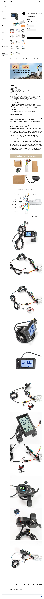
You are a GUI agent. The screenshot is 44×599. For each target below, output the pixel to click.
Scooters (3, 37)
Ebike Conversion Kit (5, 44)
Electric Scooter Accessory (4, 49)
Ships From (28, 28)
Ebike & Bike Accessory (5, 46)
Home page (3, 11)
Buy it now (35, 37)
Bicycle (3, 55)
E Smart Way (4, 6)
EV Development (4, 18)
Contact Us (3, 32)
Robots (3, 39)
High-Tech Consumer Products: (5, 58)
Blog (5, 25)
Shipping (28, 21)
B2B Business (4, 16)
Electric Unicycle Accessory (4, 53)
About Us (3, 13)
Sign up (14, 1)
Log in (11, 1)
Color (27, 24)
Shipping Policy (4, 23)
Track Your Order (4, 30)
